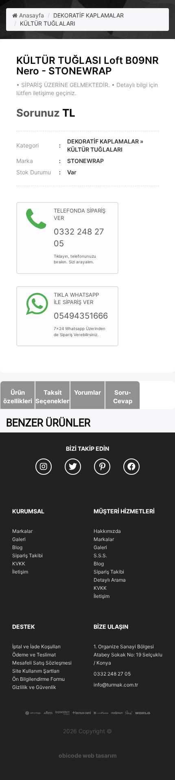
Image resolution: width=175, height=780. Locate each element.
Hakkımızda (107, 531)
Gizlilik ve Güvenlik (34, 687)
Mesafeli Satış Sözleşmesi (42, 663)
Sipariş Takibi (27, 555)
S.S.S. (100, 555)
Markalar (22, 531)
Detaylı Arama (110, 580)
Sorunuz (38, 112)
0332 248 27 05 (112, 674)
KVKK (18, 564)
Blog (17, 547)
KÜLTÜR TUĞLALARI (47, 23)
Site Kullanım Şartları (35, 671)
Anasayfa (31, 15)
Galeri (19, 539)
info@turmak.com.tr (116, 685)
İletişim (20, 572)
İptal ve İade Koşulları (36, 646)
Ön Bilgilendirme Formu (38, 679)
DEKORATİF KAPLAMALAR (88, 15)
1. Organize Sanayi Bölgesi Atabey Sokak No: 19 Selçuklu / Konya (128, 654)
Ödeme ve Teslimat (34, 655)
